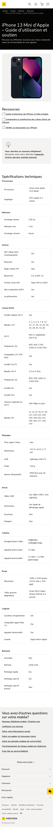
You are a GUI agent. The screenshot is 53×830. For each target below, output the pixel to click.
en (21, 813)
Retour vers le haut (25, 762)
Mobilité (21, 11)
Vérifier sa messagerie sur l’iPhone (21, 127)
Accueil (5, 11)
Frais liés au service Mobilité (15, 751)
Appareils (30, 11)
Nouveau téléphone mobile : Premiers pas (21, 721)
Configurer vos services (12, 726)
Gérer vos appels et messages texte (19, 736)
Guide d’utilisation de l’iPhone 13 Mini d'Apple (26, 114)
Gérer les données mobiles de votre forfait (21, 741)
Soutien (13, 11)
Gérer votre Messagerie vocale (16, 731)
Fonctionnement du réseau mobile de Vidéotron (24, 746)
